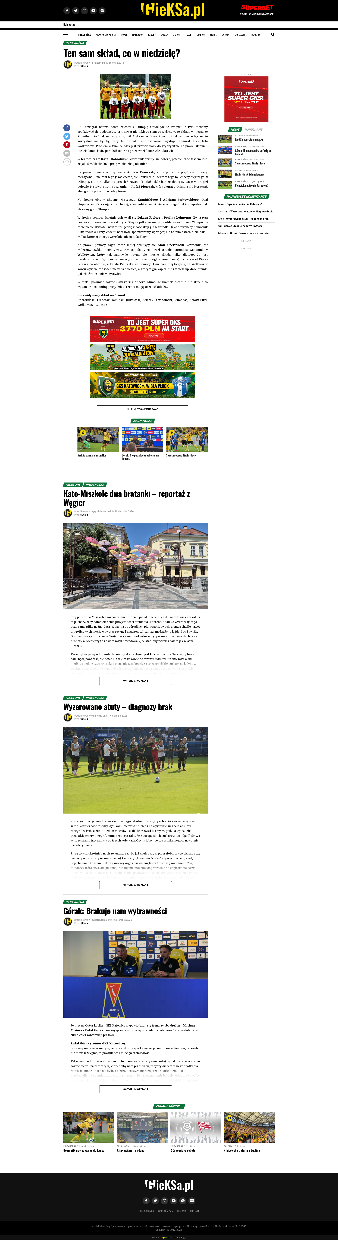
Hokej (124, 34)
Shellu (85, 66)
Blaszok (255, 34)
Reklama (181, 1211)
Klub (189, 34)
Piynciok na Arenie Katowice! (244, 204)
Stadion (200, 34)
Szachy (152, 34)
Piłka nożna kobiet (106, 34)
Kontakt (194, 1211)
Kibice (213, 34)
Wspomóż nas (165, 1211)
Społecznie (240, 34)
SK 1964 (225, 34)
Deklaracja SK (146, 1211)
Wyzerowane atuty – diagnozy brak (251, 211)
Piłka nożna (84, 34)
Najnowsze (69, 24)
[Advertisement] (246, 272)
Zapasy (164, 34)
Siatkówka (137, 34)
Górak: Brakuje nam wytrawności (243, 226)
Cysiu (176, 1237)
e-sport (177, 34)
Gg (220, 226)
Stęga (183, 1237)
